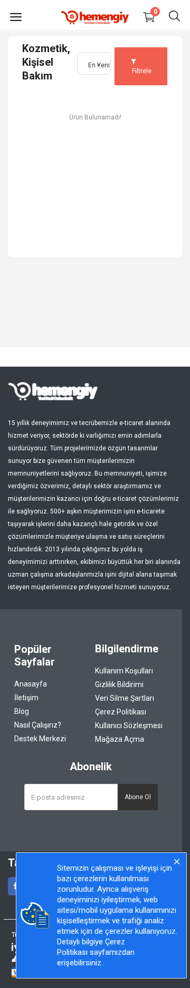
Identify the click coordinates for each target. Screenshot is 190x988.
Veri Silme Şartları (124, 698)
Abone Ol (138, 797)
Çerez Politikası (120, 712)
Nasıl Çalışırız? (37, 725)
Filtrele (140, 71)
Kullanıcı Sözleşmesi (129, 725)
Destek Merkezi (40, 738)
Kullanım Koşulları (124, 671)
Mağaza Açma (119, 739)
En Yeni (99, 65)
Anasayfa (30, 684)
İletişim (26, 697)
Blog (21, 711)
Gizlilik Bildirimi (119, 684)
